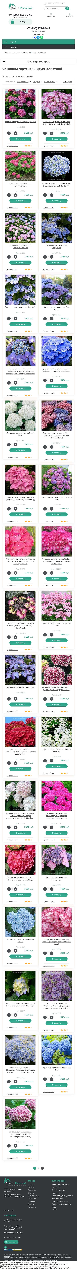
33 (64, 82)
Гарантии (32, 1199)
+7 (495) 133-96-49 (20, 14)
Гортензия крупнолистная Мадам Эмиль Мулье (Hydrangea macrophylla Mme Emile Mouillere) (20, 815)
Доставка (32, 1190)
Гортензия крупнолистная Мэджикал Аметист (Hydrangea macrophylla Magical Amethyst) (56, 1006)
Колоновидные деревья (62, 1196)
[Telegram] (38, 38)
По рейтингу (49, 82)
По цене (36, 82)
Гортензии (56, 1187)
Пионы (55, 1210)
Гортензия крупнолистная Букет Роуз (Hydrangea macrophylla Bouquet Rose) (56, 435)
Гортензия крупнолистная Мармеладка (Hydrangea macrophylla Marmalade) (57, 815)
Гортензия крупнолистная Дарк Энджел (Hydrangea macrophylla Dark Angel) (20, 625)
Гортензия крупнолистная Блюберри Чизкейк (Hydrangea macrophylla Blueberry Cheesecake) (20, 371)
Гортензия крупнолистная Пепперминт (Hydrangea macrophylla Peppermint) (20, 1134)
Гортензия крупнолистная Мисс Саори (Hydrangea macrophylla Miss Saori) (56, 941)
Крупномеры (57, 1199)
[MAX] (34, 38)
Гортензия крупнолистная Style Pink (20, 122)
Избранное (51, 16)
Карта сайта (8, 1210)
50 (67, 82)
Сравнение (69, 16)
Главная (31, 1184)
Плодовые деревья (60, 1201)
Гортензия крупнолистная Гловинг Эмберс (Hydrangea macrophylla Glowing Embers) (20, 561)
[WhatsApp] (41, 38)
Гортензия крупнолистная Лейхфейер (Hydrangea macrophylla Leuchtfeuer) (20, 751)
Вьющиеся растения (61, 1184)
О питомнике (33, 1196)
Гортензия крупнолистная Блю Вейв (20, 307)
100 (70, 82)
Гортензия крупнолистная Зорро (20, 687)
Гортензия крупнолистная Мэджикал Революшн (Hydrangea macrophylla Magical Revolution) (20, 1070)
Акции (31, 1204)
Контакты (32, 1207)
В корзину (20, 139)
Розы (54, 1207)
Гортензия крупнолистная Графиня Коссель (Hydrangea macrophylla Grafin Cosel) (56, 561)
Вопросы (32, 1201)
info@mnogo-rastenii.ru (13, 1233)
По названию (22, 82)
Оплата (31, 1193)
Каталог (31, 1187)
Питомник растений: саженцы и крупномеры (14, 1196)
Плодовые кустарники (61, 1204)
